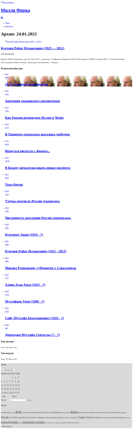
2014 (7, 124)
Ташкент (66, 417)
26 (5, 392)
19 (5, 389)
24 (19, 389)
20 (8, 389)
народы (53, 422)
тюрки (73, 422)
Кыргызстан (82, 412)
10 (19, 381)
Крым (74, 412)
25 (2, 392)
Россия (5, 416)
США (16, 417)
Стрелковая (53, 417)
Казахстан (57, 412)
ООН (110, 412)
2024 (7, 291)
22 (13, 389)
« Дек (3, 396)
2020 (7, 224)
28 (10, 392)
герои (4, 422)
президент (64, 422)
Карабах (64, 412)
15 (13, 385)
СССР (11, 417)
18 (2, 389)
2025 (7, 308)
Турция (81, 417)
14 (10, 385)
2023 (7, 275)
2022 (7, 258)
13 (8, 385)
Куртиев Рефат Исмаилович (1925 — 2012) (32, 48)
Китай (68, 412)
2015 (7, 141)
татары (69, 422)
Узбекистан (90, 417)
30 (16, 392)
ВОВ (18, 412)
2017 (7, 174)
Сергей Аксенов (31, 417)
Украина (98, 417)
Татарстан (60, 417)
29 (13, 392)
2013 (7, 108)
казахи (20, 422)
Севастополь (22, 417)
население (58, 422)
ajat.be (9, 426)
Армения (12, 412)
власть (128, 417)
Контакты (9, 26)
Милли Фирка (90, 412)
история (13, 422)
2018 (7, 191)
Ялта (125, 417)
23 (16, 389)
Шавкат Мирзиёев (117, 417)
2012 (7, 91)
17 (19, 385)
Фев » (14, 396)
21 (10, 389)
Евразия (47, 412)
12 (5, 385)
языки (77, 422)
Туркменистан (73, 417)
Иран (51, 412)
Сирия (47, 417)
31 (19, 392)
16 (16, 385)
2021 (7, 241)
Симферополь (41, 417)
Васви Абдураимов (27, 412)
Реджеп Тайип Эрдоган (119, 412)
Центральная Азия (106, 417)
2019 (7, 208)
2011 (7, 74)
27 (8, 392)
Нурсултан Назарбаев (101, 412)
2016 (7, 158)
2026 (7, 325)
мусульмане (48, 422)
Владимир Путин (39, 412)
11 (2, 385)
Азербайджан (5, 412)
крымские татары (33, 422)
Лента (7, 23)
